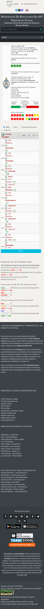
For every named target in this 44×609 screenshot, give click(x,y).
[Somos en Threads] (19, 10)
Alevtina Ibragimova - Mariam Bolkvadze (14, 477)
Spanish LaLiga (6, 404)
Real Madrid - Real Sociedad (10, 446)
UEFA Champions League (9, 399)
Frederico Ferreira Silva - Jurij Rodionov (14, 487)
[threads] (19, 521)
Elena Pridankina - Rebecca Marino (13, 489)
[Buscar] (41, 29)
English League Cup (8, 415)
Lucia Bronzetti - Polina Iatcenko (11, 456)
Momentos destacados (29, 127)
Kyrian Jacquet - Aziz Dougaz (10, 449)
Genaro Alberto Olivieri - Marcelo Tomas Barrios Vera (18, 470)
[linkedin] (16, 516)
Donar (3, 604)
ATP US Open (5, 406)
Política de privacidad (8, 602)
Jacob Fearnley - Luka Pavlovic (11, 453)
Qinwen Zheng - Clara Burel (10, 482)
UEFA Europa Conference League (12, 411)
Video (15, 127)
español (16, 4)
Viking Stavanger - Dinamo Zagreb (12, 439)
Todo (7, 127)
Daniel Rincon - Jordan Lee (10, 451)
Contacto (30, 602)
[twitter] (11, 516)
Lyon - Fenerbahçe (7, 442)
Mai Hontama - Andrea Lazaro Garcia (13, 475)
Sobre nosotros (21, 602)
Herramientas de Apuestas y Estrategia (14, 597)
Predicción (7, 130)
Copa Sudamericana (8, 420)
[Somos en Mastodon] (22, 10)
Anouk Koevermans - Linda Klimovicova (14, 473)
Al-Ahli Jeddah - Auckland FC (10, 444)
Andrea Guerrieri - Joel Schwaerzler (13, 480)
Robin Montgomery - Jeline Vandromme (14, 491)
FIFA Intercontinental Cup (9, 401)
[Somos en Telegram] (16, 10)
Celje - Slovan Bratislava (9, 437)
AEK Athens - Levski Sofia (9, 435)
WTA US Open (5, 408)
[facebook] (5, 516)
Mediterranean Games (8, 418)
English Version (11, 604)
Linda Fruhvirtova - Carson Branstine (13, 484)
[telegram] (38, 516)
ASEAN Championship (8, 413)
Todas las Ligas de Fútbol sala (28, 604)
